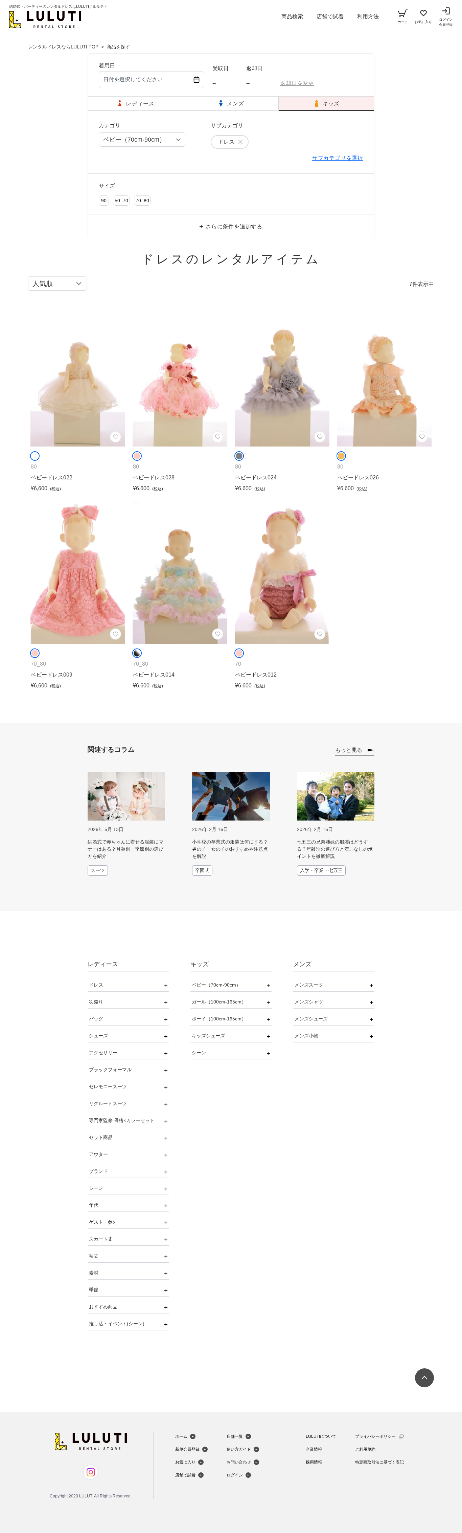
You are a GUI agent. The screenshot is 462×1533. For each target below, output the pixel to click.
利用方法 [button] (368, 16)
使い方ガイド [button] (239, 1449)
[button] (45, 19)
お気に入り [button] (185, 1462)
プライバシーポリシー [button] (375, 1436)
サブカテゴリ (227, 125)
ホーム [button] (181, 1436)
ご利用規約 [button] (365, 1449)
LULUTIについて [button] (321, 1436)
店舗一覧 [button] (235, 1436)
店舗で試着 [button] (330, 16)
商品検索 (292, 16)
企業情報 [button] (314, 1449)
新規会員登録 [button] (187, 1449)
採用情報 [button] (314, 1462)
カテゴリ (109, 125)
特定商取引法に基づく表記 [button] (379, 1462)
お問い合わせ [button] (239, 1462)
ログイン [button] (235, 1475)
